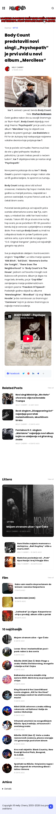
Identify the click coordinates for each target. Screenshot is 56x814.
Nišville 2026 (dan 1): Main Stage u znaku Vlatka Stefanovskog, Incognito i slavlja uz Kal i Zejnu (34, 664)
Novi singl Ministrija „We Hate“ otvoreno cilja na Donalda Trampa (33, 397)
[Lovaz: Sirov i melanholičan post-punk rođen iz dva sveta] (7, 652)
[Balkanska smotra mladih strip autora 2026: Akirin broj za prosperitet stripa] (7, 679)
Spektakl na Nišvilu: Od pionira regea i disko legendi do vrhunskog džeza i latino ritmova (33, 767)
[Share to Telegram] (38, 373)
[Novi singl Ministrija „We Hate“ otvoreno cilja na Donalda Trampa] (7, 398)
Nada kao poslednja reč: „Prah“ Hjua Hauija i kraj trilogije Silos (33, 559)
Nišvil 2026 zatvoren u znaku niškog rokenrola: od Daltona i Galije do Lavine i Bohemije (32, 709)
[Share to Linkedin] (33, 373)
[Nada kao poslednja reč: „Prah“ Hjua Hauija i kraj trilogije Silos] (10, 562)
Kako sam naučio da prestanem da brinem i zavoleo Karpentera (33, 585)
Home (8, 27)
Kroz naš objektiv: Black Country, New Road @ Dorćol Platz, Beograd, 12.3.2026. (33, 752)
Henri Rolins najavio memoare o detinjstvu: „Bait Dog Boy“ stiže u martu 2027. (34, 546)
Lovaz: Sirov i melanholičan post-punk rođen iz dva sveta (31, 650)
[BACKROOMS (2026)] (7, 602)
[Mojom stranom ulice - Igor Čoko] (28, 511)
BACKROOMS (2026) (25, 598)
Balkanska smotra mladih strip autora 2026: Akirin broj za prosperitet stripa (34, 678)
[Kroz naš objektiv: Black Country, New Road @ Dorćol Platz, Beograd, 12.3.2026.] (7, 754)
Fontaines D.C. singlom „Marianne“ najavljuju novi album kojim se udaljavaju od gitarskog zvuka (35, 435)
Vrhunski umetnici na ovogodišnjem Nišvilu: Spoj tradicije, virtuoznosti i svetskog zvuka (33, 724)
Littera (10, 522)
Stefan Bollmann (41, 114)
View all (51, 388)
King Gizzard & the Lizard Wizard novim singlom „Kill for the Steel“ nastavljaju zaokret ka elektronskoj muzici (32, 693)
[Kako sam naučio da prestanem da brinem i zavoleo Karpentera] (7, 588)
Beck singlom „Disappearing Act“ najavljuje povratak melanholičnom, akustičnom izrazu (34, 415)
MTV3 (15, 28)
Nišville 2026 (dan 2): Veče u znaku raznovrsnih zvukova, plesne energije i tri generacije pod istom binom (33, 738)
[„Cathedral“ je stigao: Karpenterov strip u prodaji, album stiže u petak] (7, 615)
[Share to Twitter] (23, 373)
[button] (43, 373)
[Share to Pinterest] (28, 373)
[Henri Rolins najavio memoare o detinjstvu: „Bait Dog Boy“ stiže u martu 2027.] (10, 547)
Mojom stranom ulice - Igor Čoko (27, 526)
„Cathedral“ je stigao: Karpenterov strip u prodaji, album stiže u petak (33, 613)
